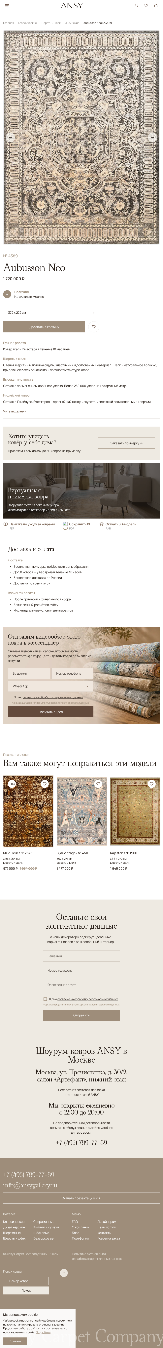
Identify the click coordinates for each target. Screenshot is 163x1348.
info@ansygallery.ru (30, 1185)
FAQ (75, 1222)
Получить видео (51, 712)
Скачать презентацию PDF (81, 1198)
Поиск (26, 1290)
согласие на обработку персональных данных (53, 697)
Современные (43, 1222)
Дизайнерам (106, 1222)
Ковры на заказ (108, 1238)
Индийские (72, 23)
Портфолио (80, 1238)
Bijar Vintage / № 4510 (73, 853)
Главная (9, 23)
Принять (15, 1341)
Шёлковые (41, 1233)
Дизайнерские (14, 1227)
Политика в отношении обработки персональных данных (97, 1256)
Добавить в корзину (44, 327)
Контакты (104, 1233)
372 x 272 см (17, 312)
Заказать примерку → (126, 443)
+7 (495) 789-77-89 (81, 1143)
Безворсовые (43, 1238)
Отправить (81, 1015)
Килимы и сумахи (46, 1227)
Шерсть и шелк (51, 23)
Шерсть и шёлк (14, 1238)
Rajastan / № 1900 (123, 853)
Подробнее (43, 1332)
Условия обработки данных (73, 702)
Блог (75, 1233)
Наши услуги (106, 1227)
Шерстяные (12, 1233)
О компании (80, 1227)
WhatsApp (20, 686)
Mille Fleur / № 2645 (17, 853)
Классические (27, 23)
